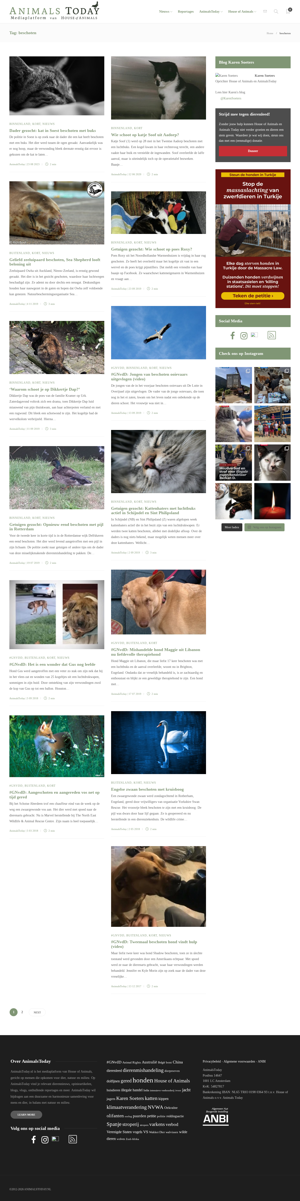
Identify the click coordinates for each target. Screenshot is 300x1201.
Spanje (114, 1124)
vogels (137, 1132)
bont (169, 1062)
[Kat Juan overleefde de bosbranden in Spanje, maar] (233, 501)
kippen (163, 1099)
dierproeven (172, 1071)
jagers (111, 1099)
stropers (144, 1125)
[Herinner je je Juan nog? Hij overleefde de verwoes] (233, 424)
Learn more (26, 1114)
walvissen (172, 1132)
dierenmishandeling (143, 1070)
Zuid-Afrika (132, 1139)
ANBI (262, 1061)
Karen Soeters (265, 75)
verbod (172, 1124)
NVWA (155, 1107)
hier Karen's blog (233, 92)
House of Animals (240, 11)
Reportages (186, 11)
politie (161, 1116)
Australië (149, 1062)
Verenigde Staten (119, 1132)
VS (145, 1132)
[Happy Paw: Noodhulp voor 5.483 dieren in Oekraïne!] (272, 385)
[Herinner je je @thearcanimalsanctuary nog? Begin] (233, 385)
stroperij (130, 1124)
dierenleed (114, 1071)
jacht (186, 1089)
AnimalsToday (17, 164)
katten (151, 1098)
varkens (157, 1124)
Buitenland (19, 253)
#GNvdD (117, 368)
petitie (151, 1116)
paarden (139, 1116)
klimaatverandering (127, 1107)
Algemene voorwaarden (239, 1061)
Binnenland (19, 124)
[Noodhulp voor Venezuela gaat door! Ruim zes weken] (272, 462)
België (161, 1062)
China (178, 1062)
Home (270, 33)
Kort (36, 124)
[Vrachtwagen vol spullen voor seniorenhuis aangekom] (272, 424)
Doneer (253, 151)
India (146, 1090)
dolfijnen (113, 1081)
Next (37, 1012)
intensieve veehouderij (162, 1090)
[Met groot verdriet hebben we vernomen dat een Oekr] (272, 501)
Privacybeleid (212, 1061)
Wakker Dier (157, 1132)
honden (143, 1080)
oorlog (128, 1116)
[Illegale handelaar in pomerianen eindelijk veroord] (233, 462)
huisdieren (113, 1090)
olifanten (115, 1115)
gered (126, 1081)
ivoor (178, 1090)
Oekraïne (171, 1108)
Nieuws (164, 11)
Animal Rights (131, 1062)
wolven (121, 1139)
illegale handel (131, 1090)
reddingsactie (175, 1116)
